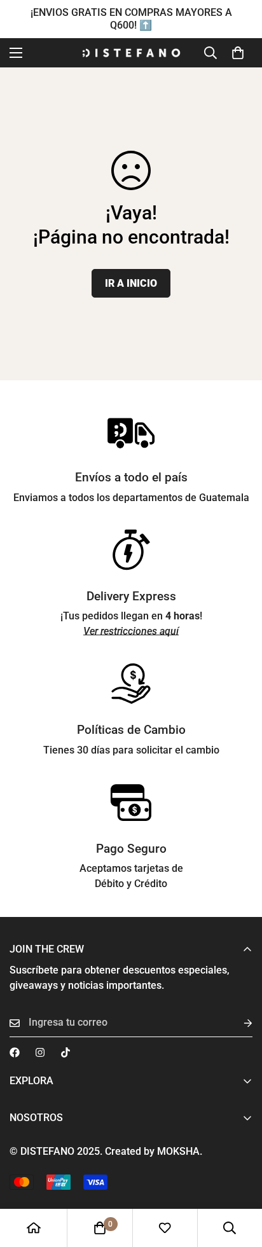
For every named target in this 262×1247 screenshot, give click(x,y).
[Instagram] (40, 1052)
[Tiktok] (65, 1052)
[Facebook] (15, 1052)
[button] (237, 52)
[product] (33, 1228)
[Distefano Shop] (131, 53)
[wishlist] (164, 1228)
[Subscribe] (237, 1023)
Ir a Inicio (131, 283)
